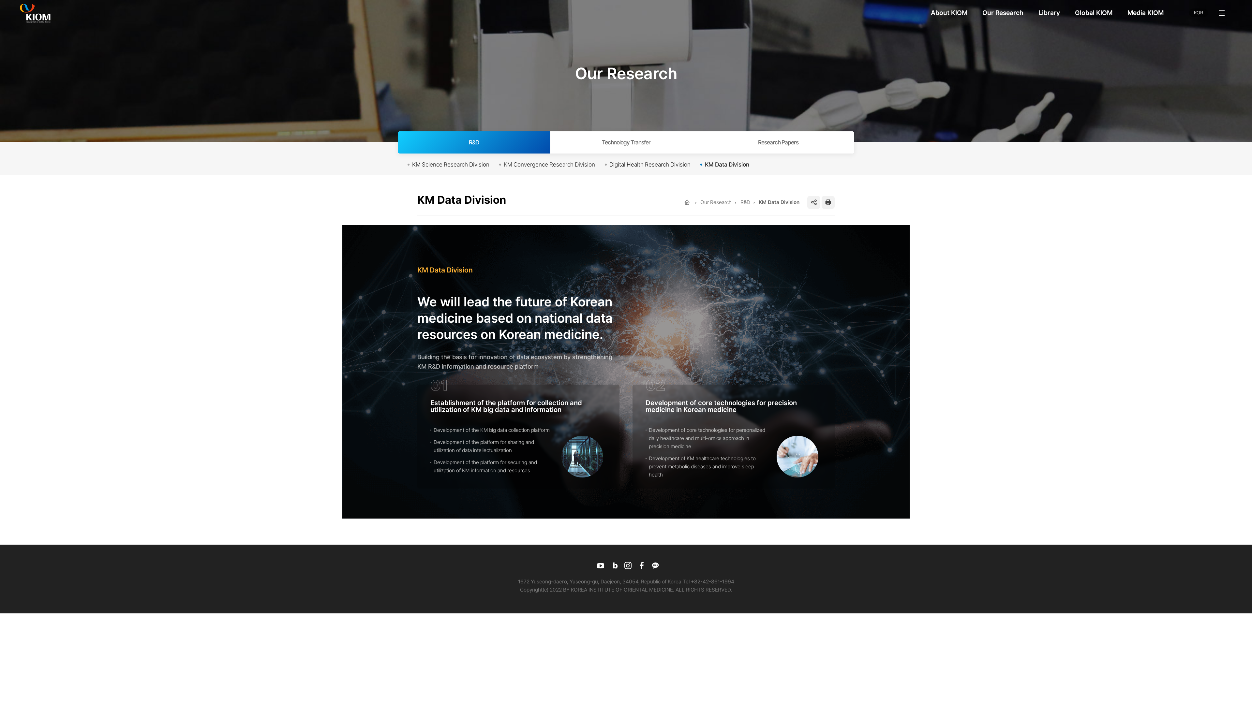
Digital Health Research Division (650, 164)
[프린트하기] (828, 202)
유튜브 (600, 565)
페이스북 (642, 565)
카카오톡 (655, 565)
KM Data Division (727, 164)
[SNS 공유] (813, 202)
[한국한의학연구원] (35, 13)
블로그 (614, 565)
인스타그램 (628, 565)
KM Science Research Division (450, 164)
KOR (1198, 13)
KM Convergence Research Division (549, 164)
